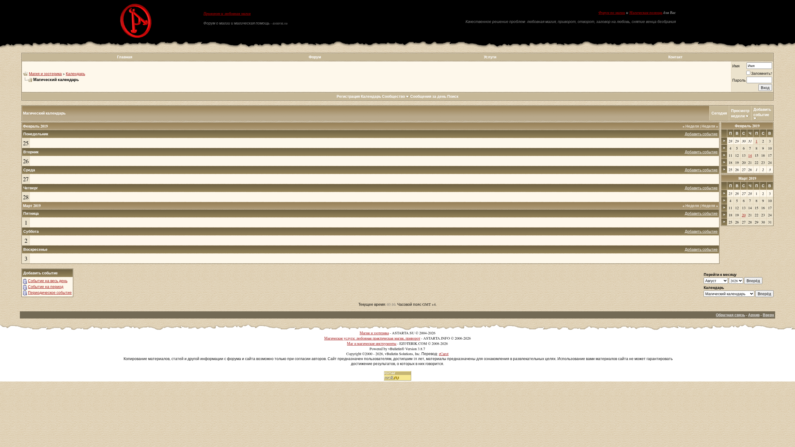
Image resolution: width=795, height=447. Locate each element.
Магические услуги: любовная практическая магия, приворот (372, 338)
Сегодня (719, 113)
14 (750, 155)
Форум (315, 57)
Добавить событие (762, 112)
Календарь (75, 73)
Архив (754, 315)
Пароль (739, 80)
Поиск (452, 96)
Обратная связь (730, 315)
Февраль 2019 (747, 126)
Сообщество (393, 96)
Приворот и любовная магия (227, 13)
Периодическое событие (50, 292)
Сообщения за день (428, 96)
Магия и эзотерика (45, 73)
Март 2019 (747, 178)
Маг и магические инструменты (371, 343)
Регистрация (348, 96)
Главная (124, 57)
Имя (736, 65)
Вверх (768, 315)
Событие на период (45, 286)
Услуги (490, 57)
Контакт (675, 57)
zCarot (443, 353)
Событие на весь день (47, 280)
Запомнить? (761, 73)
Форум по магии (611, 13)
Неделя (691, 126)
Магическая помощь (645, 13)
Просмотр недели (740, 113)
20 (744, 214)
